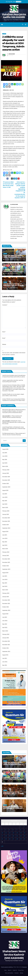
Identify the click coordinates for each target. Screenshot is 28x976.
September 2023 (6, 569)
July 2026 (4, 452)
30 (24, 838)
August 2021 (5, 654)
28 (17, 838)
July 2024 (4, 535)
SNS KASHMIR (6, 416)
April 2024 (4, 545)
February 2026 (5, 469)
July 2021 (4, 658)
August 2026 (5, 449)
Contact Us (15, 970)
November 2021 (6, 644)
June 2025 (4, 497)
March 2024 (5, 548)
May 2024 (4, 541)
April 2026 (4, 463)
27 (13, 838)
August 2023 (5, 572)
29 (20, 838)
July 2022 (4, 617)
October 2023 (5, 565)
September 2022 (6, 610)
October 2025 (5, 483)
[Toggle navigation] (25, 24)
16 (24, 832)
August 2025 (5, 490)
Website (4, 344)
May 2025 (4, 500)
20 (13, 835)
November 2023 (6, 562)
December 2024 (6, 517)
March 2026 (5, 466)
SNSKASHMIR (12, 54)
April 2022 (4, 627)
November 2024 (6, 521)
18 (6, 835)
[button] (22, 24)
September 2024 (6, 528)
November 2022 (6, 603)
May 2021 (4, 665)
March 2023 (5, 589)
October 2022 (5, 606)
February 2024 (5, 552)
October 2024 (5, 524)
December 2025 (6, 476)
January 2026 (5, 473)
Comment (4, 305)
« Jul (2, 846)
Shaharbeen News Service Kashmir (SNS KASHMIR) (14, 955)
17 (2, 835)
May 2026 (4, 459)
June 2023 (4, 579)
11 (6, 832)
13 (13, 832)
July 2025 (4, 493)
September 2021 (6, 651)
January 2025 (5, 514)
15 (20, 832)
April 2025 (4, 504)
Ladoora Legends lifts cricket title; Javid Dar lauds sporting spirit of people (13, 271)
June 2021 (4, 661)
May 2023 (4, 582)
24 (2, 838)
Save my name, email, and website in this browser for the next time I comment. (13, 353)
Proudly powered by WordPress (7, 967)
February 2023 (5, 593)
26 (9, 838)
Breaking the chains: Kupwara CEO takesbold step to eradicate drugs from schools (13, 422)
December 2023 (6, 558)
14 (17, 832)
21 (17, 835)
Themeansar (24, 967)
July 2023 (4, 576)
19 (9, 835)
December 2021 (6, 641)
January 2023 (5, 596)
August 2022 (5, 613)
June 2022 (4, 620)
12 (9, 832)
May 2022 (4, 624)
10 (2, 832)
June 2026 (4, 456)
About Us (9, 970)
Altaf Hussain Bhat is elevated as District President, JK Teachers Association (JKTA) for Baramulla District (14, 411)
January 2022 (5, 637)
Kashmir (4, 33)
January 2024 (5, 555)
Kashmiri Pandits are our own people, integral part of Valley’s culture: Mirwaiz (14, 808)
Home (5, 970)
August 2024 (5, 531)
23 (24, 835)
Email (4, 338)
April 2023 (4, 586)
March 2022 (5, 630)
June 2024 (4, 538)
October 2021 (5, 648)
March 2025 (5, 507)
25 (6, 838)
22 (20, 835)
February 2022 (5, 634)
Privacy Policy (21, 970)
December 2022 (6, 600)
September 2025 (6, 487)
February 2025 (5, 511)
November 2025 (6, 480)
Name (4, 331)
